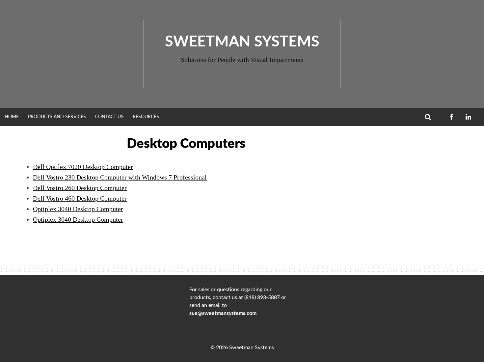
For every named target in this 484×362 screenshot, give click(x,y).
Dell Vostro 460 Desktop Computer (80, 198)
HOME (12, 117)
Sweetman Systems (242, 42)
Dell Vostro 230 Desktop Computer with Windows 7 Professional (120, 177)
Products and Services (57, 117)
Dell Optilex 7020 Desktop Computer (83, 166)
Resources (146, 117)
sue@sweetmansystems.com (222, 313)
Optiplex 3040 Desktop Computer (78, 208)
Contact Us (109, 117)
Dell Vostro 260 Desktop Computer (80, 187)
